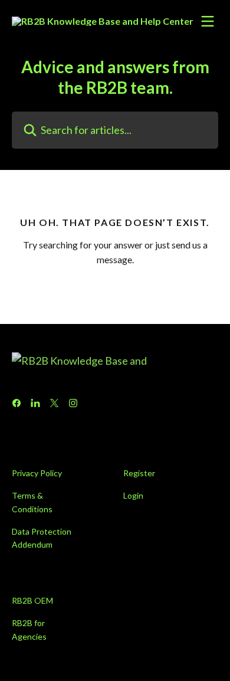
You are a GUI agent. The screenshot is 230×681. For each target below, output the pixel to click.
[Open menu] (207, 21)
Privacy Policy (37, 473)
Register (139, 473)
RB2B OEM (32, 600)
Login (133, 495)
